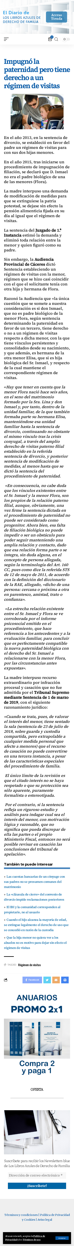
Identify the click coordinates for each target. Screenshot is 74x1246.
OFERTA (37, 1089)
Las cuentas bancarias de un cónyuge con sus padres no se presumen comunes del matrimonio (34, 881)
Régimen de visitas (29, 965)
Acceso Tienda (56, 17)
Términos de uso (31, 1239)
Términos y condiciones (21, 1215)
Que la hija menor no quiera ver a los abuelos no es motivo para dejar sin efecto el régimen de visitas (35, 942)
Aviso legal (44, 1219)
